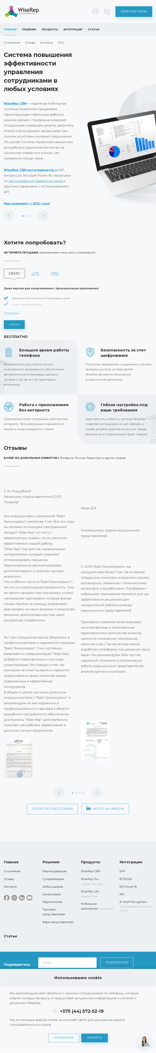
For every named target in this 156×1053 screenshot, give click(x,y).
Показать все (11, 312)
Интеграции (73, 29)
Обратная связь (133, 11)
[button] (39, 759)
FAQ (61, 42)
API (121, 894)
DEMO (14, 273)
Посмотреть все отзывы (52, 809)
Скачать (14, 324)
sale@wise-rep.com (95, 11)
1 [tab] (22, 216)
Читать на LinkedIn (108, 809)
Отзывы (30, 42)
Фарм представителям (57, 922)
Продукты (50, 29)
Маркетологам (52, 902)
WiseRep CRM (22, 11)
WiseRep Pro (90, 879)
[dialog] (78, 1011)
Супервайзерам (53, 879)
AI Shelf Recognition (133, 902)
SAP (122, 871)
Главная (10, 29)
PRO (55, 273)
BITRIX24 (125, 879)
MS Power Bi (128, 886)
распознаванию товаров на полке (36, 181)
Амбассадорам (52, 886)
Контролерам (51, 894)
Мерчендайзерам (54, 871)
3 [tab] (29, 216)
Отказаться (63, 1037)
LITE (35, 273)
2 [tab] (26, 216)
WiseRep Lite (90, 891)
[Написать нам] (144, 1041)
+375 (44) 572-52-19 (107, 11)
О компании (12, 42)
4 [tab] (83, 793)
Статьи (93, 29)
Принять (94, 1037)
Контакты (46, 42)
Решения (29, 29)
